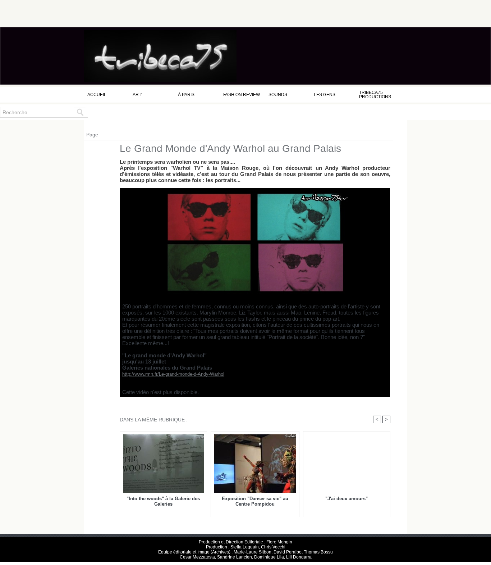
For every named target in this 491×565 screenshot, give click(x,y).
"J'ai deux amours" (346, 498)
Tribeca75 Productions (375, 94)
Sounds (278, 94)
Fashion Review (241, 94)
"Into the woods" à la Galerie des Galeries (163, 501)
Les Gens (324, 94)
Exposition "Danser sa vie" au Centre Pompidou (255, 501)
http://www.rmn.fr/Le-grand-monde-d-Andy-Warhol (173, 374)
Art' (137, 94)
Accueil (96, 94)
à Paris (186, 94)
